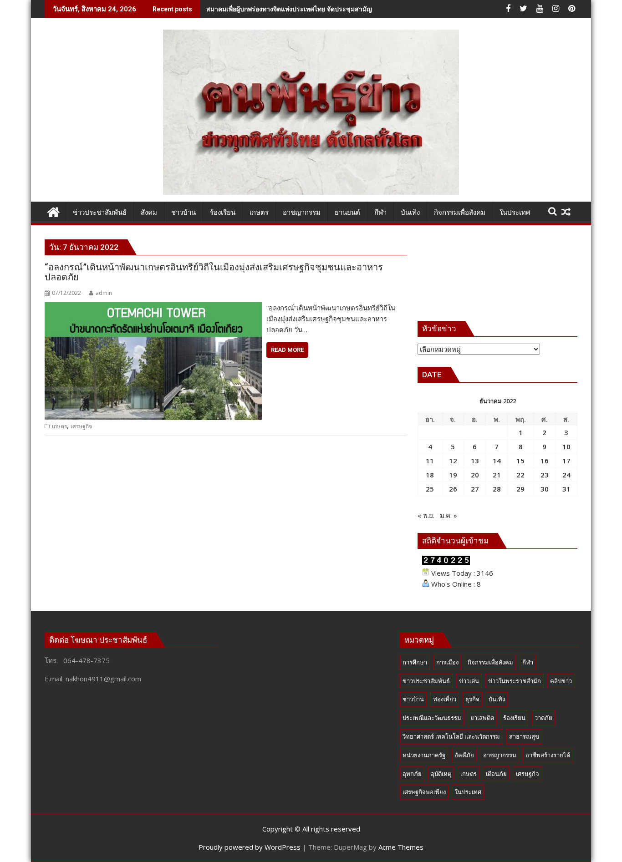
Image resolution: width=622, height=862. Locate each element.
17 (566, 460)
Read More (287, 349)
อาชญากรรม (499, 755)
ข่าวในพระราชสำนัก (514, 681)
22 (520, 474)
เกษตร (59, 426)
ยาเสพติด (482, 718)
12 (453, 460)
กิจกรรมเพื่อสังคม (490, 662)
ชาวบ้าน (413, 699)
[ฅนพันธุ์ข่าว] (53, 211)
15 (520, 460)
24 (566, 474)
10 (566, 446)
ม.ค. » (448, 515)
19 (453, 474)
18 (430, 474)
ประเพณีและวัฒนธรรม (432, 718)
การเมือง (447, 662)
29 (520, 488)
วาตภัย (543, 718)
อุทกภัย (412, 774)
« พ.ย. (426, 515)
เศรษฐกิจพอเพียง (424, 792)
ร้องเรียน (514, 718)
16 (544, 460)
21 (497, 474)
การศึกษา (415, 662)
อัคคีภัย (464, 755)
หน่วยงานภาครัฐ (424, 755)
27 (475, 488)
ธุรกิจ (472, 699)
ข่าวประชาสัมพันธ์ (426, 681)
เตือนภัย (496, 774)
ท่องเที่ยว (444, 699)
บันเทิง (497, 699)
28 (497, 488)
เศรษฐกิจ (81, 426)
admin (104, 293)
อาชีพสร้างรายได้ (547, 755)
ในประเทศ (468, 792)
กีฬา (527, 662)
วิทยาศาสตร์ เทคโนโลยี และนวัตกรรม (451, 736)
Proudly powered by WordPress (250, 847)
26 (453, 488)
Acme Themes (400, 847)
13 (475, 460)
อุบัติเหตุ (441, 774)
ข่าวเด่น (469, 681)
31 (566, 488)
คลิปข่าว (561, 681)
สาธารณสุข (524, 736)
